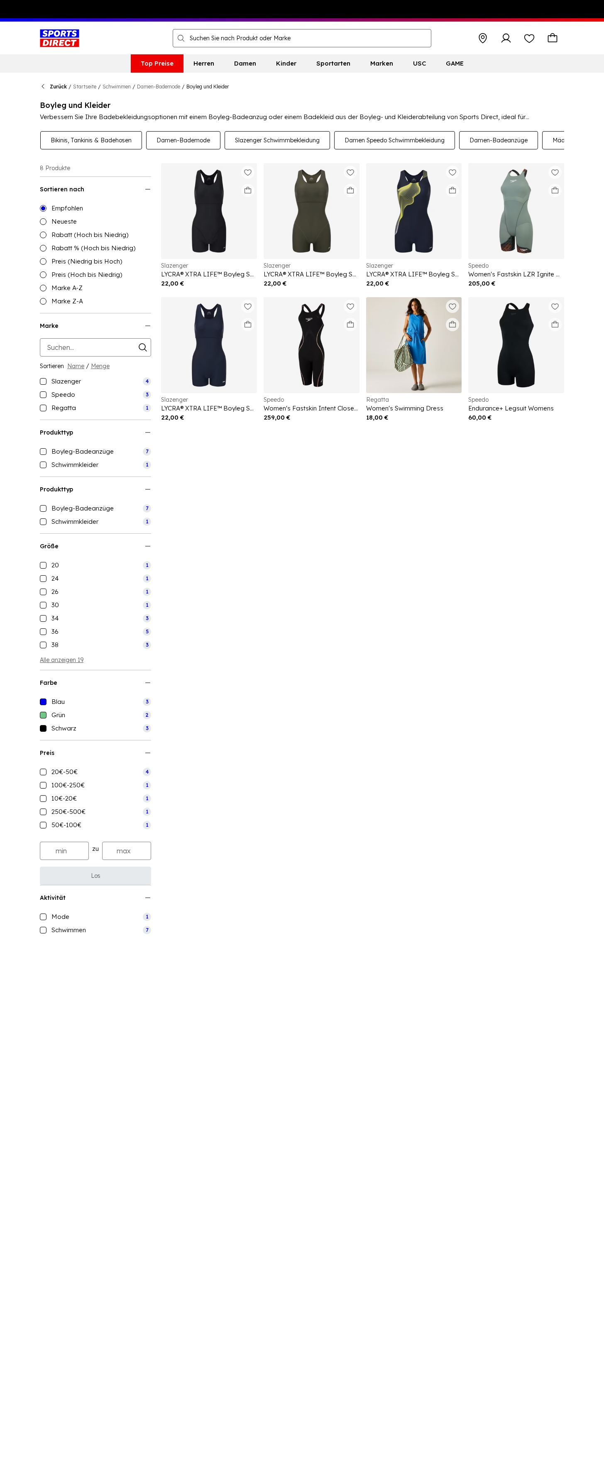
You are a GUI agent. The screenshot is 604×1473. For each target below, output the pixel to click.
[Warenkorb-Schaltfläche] (552, 38)
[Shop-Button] (482, 38)
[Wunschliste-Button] (529, 38)
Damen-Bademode (158, 86)
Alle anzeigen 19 (61, 660)
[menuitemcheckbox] (95, 381)
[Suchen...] (181, 38)
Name (75, 366)
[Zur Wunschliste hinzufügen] (248, 172)
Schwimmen (117, 86)
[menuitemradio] (95, 208)
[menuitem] (157, 63)
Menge (100, 366)
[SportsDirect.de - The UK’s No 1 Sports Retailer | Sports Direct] (59, 38)
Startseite (84, 86)
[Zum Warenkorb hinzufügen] (248, 190)
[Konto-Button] (506, 38)
